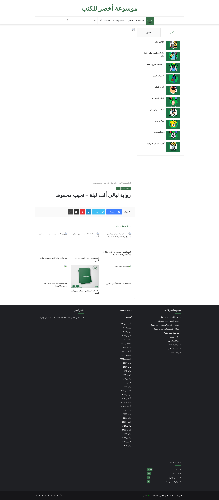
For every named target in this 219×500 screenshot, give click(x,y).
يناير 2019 (127, 446)
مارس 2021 (126, 379)
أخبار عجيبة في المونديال (156, 143)
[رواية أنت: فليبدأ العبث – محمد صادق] (53, 244)
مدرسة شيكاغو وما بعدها (156, 64)
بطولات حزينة (159, 121)
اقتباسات (141, 20)
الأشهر (148, 32)
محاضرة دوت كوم (126, 310)
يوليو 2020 (127, 410)
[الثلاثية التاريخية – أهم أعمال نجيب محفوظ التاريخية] (53, 273)
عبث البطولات (159, 132)
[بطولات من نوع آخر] (173, 113)
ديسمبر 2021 (126, 343)
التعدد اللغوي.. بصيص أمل (169, 317)
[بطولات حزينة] (173, 124)
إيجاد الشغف (174, 353)
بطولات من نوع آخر (157, 109)
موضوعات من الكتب (171, 482)
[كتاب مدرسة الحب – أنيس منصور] (117, 273)
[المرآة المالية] (173, 90)
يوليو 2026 (127, 328)
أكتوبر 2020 (126, 398)
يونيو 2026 (127, 332)
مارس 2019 (126, 438)
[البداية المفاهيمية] (173, 102)
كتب (150, 20)
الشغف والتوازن (173, 341)
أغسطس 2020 (125, 406)
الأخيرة (172, 32)
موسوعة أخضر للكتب (172, 310)
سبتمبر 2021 (126, 355)
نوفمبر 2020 (126, 394)
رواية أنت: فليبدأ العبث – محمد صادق (53, 258)
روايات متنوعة (125, 188)
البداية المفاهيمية (158, 98)
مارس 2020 (126, 426)
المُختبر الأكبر (160, 42)
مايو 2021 (127, 371)
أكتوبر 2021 (126, 351)
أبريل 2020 (126, 422)
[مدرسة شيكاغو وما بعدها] (173, 68)
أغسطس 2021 (125, 359)
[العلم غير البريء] (173, 79)
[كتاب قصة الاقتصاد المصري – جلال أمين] (85, 244)
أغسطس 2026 (125, 324)
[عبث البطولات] (173, 135)
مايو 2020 (127, 418)
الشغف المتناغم (173, 345)
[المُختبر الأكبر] (173, 45)
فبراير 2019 (126, 442)
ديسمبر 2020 (126, 391)
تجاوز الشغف (174, 337)
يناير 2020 (127, 434)
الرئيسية (126, 183)
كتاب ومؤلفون (120, 20)
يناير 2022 (127, 339)
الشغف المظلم (173, 349)
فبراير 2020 (126, 430)
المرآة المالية (160, 87)
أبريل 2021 (127, 375)
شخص (130, 20)
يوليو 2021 (127, 363)
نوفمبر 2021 (126, 347)
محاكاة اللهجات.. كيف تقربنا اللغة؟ (166, 329)
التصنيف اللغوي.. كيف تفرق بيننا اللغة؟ (165, 325)
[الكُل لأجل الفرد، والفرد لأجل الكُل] (173, 56)
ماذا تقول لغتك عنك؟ (171, 333)
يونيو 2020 (127, 414)
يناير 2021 (127, 387)
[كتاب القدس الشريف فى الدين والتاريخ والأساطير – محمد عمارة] (117, 240)
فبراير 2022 (126, 335)
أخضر (145, 495)
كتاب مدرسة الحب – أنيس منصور (119, 283)
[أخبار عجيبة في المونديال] (173, 147)
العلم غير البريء (158, 76)
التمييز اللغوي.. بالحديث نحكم (168, 321)
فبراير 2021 (126, 383)
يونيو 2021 (127, 367)
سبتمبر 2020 (126, 402)
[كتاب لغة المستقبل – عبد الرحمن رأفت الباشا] (85, 276)
